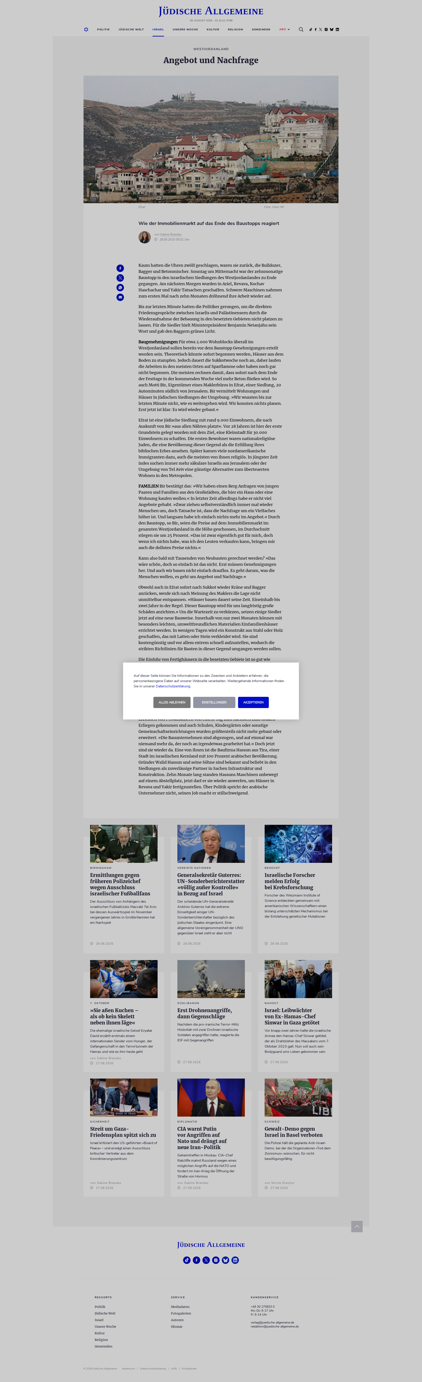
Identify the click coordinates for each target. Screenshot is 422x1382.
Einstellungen (214, 702)
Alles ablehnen (172, 702)
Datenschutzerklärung (173, 686)
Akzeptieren (253, 702)
